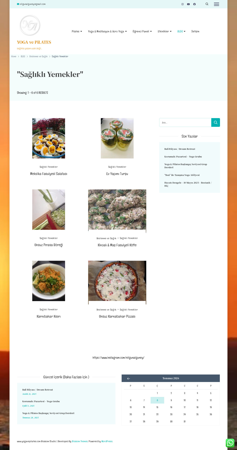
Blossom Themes (80, 441)
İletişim (195, 31)
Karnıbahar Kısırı (49, 316)
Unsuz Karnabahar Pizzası (117, 316)
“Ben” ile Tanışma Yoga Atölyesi (182, 175)
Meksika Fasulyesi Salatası (48, 173)
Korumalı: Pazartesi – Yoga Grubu (183, 156)
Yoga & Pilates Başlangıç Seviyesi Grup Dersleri (185, 165)
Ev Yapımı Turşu (117, 173)
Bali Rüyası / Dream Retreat (179, 149)
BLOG (180, 31)
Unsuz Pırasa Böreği (49, 244)
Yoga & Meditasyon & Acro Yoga (106, 31)
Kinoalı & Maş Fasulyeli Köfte (117, 245)
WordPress (107, 441)
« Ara (128, 378)
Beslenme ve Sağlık (107, 238)
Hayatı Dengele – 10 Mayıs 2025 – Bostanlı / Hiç (188, 184)
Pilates (75, 31)
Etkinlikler (163, 31)
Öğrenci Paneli (141, 31)
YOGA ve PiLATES (34, 42)
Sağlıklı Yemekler (49, 166)
